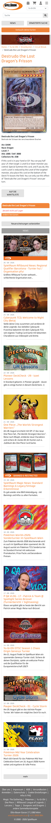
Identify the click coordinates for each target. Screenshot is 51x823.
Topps (17, 806)
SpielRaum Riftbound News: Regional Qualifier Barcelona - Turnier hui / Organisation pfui (25, 268)
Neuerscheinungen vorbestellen (25, 224)
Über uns (6, 790)
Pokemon (29, 800)
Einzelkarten (26, 47)
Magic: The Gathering (12, 800)
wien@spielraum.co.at (18, 816)
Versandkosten (39, 790)
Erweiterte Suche (38, 23)
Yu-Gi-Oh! (14, 47)
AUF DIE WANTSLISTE (13, 193)
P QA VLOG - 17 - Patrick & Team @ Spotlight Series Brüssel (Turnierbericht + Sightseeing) (23, 599)
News (13, 23)
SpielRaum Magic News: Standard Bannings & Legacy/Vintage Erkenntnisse (23, 486)
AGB (28, 790)
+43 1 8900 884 (36, 816)
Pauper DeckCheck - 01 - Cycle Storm (25, 706)
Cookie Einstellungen (37, 793)
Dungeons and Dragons (33, 806)
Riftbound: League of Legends (30, 803)
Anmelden (6, 793)
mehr (25, 777)
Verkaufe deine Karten (25, 30)
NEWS (25, 231)
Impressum (18, 790)
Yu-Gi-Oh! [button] (32, 8)
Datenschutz (19, 793)
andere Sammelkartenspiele (25, 809)
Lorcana (8, 806)
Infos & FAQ (25, 796)
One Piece (9, 803)
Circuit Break (40, 47)
